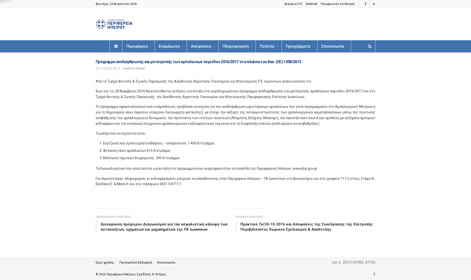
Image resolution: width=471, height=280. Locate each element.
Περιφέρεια (137, 46)
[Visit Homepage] (114, 24)
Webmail (311, 4)
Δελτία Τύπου (134, 68)
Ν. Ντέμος (159, 274)
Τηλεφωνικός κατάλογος (337, 4)
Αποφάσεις (201, 46)
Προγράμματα (298, 46)
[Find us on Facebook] (365, 4)
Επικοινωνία (332, 46)
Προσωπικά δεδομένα (135, 262)
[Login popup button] (374, 4)
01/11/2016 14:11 (108, 68)
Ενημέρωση (169, 46)
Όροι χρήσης (105, 262)
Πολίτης (267, 46)
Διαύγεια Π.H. (293, 4)
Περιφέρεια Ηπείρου (120, 274)
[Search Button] (370, 46)
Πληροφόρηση (235, 46)
